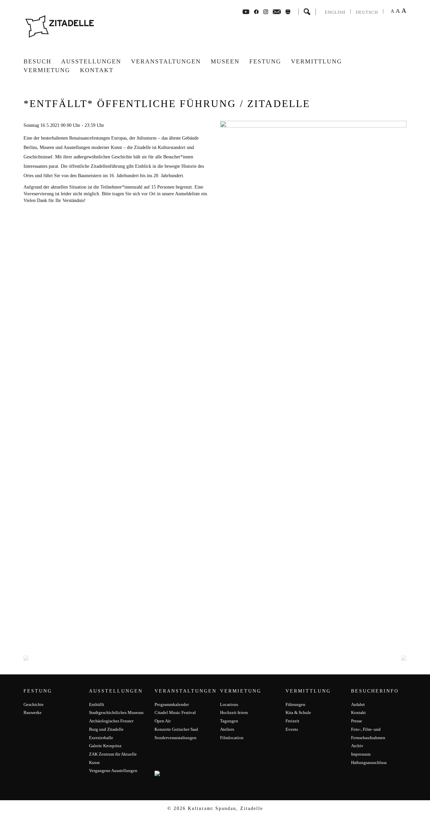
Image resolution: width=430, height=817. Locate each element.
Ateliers (227, 729)
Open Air (163, 720)
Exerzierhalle (101, 737)
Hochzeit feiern (234, 712)
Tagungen (229, 720)
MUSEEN (225, 61)
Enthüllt (96, 704)
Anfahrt (358, 704)
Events (292, 729)
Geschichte (34, 704)
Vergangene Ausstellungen (113, 770)
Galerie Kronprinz (105, 745)
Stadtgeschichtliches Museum (116, 712)
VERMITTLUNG (316, 61)
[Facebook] (246, 11)
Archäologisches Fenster (111, 720)
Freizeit (292, 720)
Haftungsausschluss (369, 762)
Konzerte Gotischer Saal (176, 729)
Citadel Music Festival (175, 712)
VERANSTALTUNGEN (166, 61)
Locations (229, 704)
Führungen (295, 704)
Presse (356, 720)
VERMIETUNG (47, 70)
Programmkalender (172, 704)
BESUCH (37, 61)
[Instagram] (266, 11)
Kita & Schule (298, 712)
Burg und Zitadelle (106, 729)
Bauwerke (33, 712)
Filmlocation (232, 737)
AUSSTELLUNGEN (91, 61)
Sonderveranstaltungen (176, 737)
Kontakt (97, 70)
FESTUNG (265, 61)
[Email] (277, 11)
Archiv (357, 745)
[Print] (288, 11)
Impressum (361, 754)
